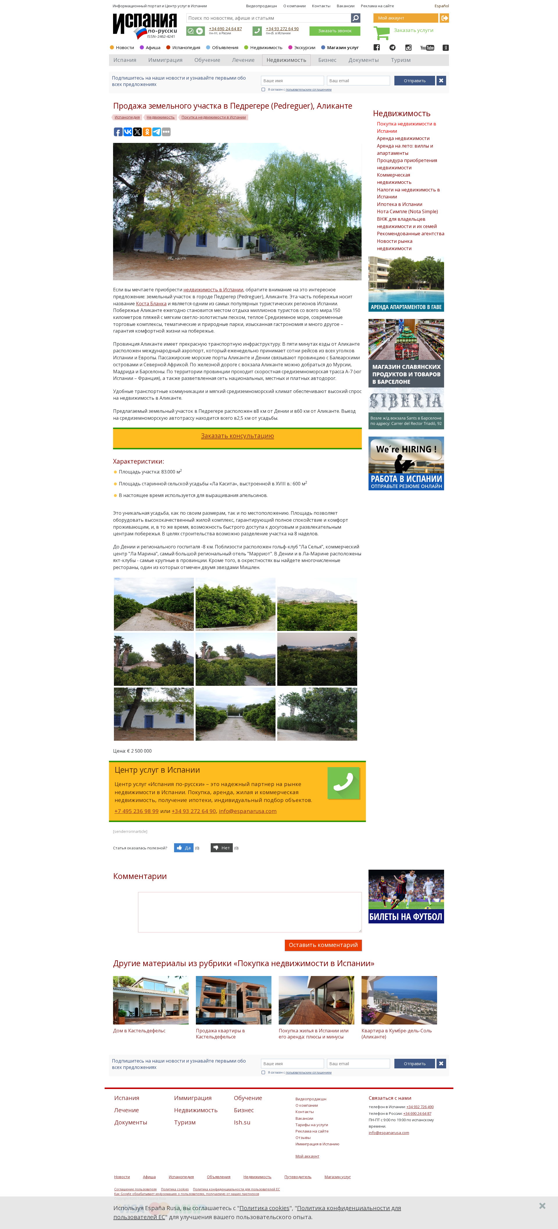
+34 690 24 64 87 (225, 28)
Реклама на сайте (377, 5)
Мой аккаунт (307, 1156)
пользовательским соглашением (309, 89)
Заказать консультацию (237, 436)
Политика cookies (175, 1189)
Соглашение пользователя (135, 1189)
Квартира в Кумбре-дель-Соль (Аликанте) (397, 1033)
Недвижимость (266, 47)
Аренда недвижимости (403, 138)
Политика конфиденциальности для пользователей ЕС (236, 1189)
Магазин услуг (343, 47)
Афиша (153, 47)
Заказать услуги (414, 30)
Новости (125, 47)
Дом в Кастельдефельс (139, 1030)
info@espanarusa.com (248, 810)
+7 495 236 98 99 (137, 810)
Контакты (321, 5)
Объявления (225, 47)
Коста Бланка (151, 303)
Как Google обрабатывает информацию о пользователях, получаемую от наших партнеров (186, 1194)
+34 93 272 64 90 (282, 28)
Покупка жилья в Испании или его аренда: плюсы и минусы (313, 1033)
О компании (294, 5)
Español (442, 5)
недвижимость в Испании (213, 289)
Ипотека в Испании (399, 204)
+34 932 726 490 (420, 1106)
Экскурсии (304, 47)
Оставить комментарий (323, 945)
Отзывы (303, 1137)
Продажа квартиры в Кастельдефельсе (220, 1033)
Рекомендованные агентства (410, 233)
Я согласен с (300, 89)
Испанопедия (186, 47)
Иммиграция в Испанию (317, 1144)
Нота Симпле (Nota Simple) (407, 211)
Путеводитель (298, 1176)
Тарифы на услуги (312, 1124)
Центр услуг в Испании (186, 5)
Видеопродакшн (261, 5)
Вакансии (346, 5)
